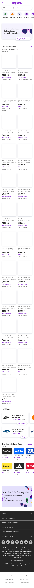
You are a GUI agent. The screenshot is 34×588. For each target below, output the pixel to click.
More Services (9, 582)
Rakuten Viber (25, 576)
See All (29, 47)
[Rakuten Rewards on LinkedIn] (30, 542)
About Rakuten (24, 582)
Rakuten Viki (9, 576)
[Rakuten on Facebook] (12, 542)
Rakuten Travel (24, 579)
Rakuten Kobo (9, 579)
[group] (9, 67)
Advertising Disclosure (17, 560)
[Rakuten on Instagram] (3, 542)
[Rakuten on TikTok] (8, 542)
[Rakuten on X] (17, 542)
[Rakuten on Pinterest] (26, 542)
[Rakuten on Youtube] (21, 542)
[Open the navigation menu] (2, 3)
